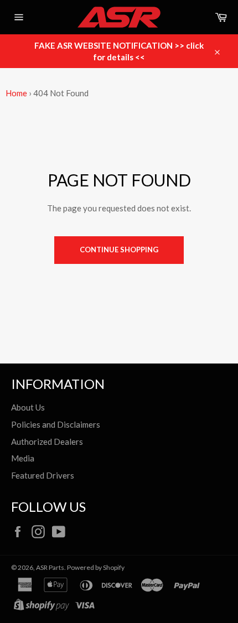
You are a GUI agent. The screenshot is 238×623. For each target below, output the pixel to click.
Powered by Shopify (96, 567)
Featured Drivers (42, 475)
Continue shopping (119, 249)
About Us (28, 407)
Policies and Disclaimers (55, 424)
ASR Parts (50, 567)
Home (16, 93)
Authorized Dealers (47, 442)
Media (22, 458)
